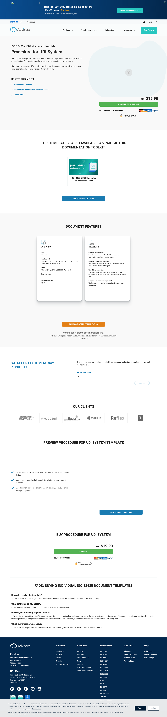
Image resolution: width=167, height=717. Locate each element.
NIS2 (102, 681)
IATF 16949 (104, 693)
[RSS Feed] (39, 689)
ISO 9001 (103, 658)
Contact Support (150, 654)
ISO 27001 (104, 651)
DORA (102, 684)
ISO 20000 (104, 674)
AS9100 (103, 697)
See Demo (149, 30)
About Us (127, 651)
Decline (153, 708)
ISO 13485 (104, 668)
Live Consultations (84, 668)
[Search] (143, 21)
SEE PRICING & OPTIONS (83, 199)
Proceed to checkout (128, 104)
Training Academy (63, 664)
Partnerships (149, 658)
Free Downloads (83, 658)
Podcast (80, 664)
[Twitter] (19, 689)
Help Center (148, 651)
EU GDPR (103, 687)
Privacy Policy (36, 709)
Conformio (60, 651)
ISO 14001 (104, 661)
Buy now (83, 552)
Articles (80, 651)
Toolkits (59, 654)
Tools (79, 661)
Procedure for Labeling (23, 84)
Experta (59, 661)
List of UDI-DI (19, 95)
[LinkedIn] (12, 689)
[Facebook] (26, 689)
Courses (59, 658)
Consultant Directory (85, 671)
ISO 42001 (104, 654)
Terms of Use (129, 661)
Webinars (80, 654)
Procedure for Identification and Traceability (31, 90)
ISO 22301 (104, 677)
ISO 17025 (104, 671)
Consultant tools (130, 654)
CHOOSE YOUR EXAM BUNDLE (130, 10)
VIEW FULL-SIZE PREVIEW (121, 512)
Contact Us (31, 22)
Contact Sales (129, 658)
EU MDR (103, 690)
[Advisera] (20, 30)
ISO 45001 (104, 664)
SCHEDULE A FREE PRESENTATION (83, 324)
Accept (140, 708)
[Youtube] (33, 689)
